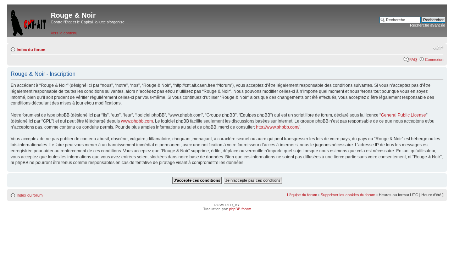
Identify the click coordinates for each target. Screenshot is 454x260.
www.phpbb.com (137, 121)
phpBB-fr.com (240, 209)
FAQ (413, 59)
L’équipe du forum (302, 195)
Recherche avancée (427, 25)
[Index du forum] (29, 21)
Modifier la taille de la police (438, 48)
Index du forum (31, 49)
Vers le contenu (64, 33)
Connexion (434, 59)
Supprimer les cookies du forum (348, 195)
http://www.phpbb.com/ (277, 127)
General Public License (403, 115)
